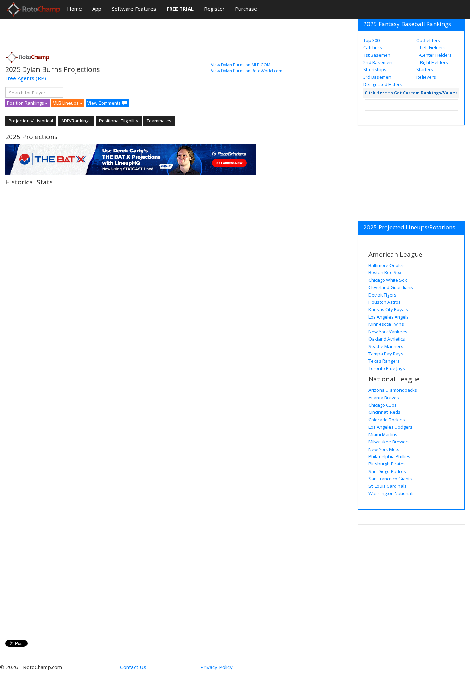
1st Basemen (377, 55)
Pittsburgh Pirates (387, 464)
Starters (424, 69)
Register (214, 8)
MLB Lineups (66, 103)
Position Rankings (26, 103)
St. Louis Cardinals (387, 486)
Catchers (372, 47)
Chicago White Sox (387, 280)
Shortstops (374, 69)
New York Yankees (387, 332)
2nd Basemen (377, 62)
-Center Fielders (435, 55)
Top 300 (371, 40)
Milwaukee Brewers (389, 442)
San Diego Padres (387, 471)
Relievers (426, 77)
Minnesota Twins (386, 324)
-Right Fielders (433, 62)
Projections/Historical (31, 121)
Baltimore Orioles (386, 265)
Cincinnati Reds (384, 412)
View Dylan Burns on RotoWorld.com (246, 71)
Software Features (134, 8)
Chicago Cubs (382, 405)
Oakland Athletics (386, 339)
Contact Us (133, 667)
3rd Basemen (377, 77)
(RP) (41, 78)
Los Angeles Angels (388, 317)
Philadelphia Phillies (389, 456)
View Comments (104, 103)
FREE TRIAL (180, 8)
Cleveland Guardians (390, 287)
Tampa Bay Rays (385, 354)
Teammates (159, 121)
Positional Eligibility (118, 121)
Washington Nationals (391, 493)
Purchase (246, 8)
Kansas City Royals (388, 309)
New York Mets (383, 449)
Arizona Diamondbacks (392, 390)
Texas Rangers (384, 361)
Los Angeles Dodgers (390, 427)
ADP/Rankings (76, 121)
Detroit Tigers (382, 295)
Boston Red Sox (385, 272)
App (97, 8)
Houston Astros (384, 302)
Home (74, 8)
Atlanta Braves (383, 398)
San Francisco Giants (390, 478)
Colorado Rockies (386, 420)
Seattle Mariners (385, 346)
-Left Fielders (432, 47)
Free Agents (19, 78)
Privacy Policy (216, 667)
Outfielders (428, 40)
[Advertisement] (130, 32)
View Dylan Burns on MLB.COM (240, 65)
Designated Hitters (382, 84)
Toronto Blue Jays (386, 368)
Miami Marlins (382, 434)
